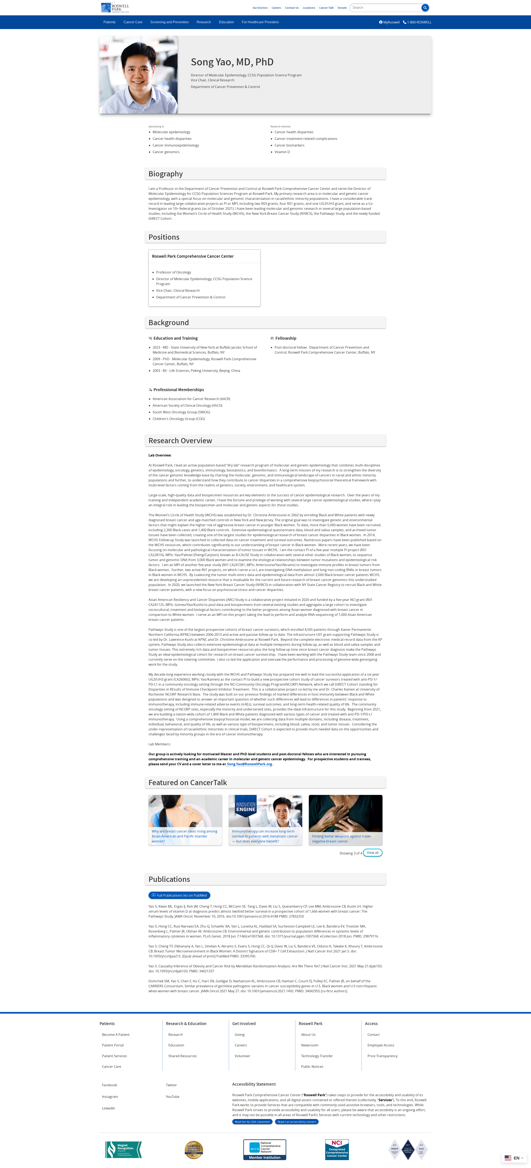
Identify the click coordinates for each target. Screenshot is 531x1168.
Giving (240, 1034)
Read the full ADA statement (252, 1121)
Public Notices (312, 1066)
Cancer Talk (326, 8)
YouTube (172, 1096)
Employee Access (381, 1045)
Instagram (110, 1096)
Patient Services (114, 1056)
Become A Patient (116, 1034)
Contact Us (292, 8)
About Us (308, 1034)
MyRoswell (391, 22)
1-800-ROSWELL (419, 22)
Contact (374, 1034)
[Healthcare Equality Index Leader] (194, 1159)
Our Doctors (260, 8)
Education (226, 22)
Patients (110, 22)
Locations (309, 8)
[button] (425, 7)
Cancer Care (133, 22)
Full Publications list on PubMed (181, 895)
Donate (342, 8)
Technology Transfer (317, 1056)
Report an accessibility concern (297, 1121)
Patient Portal (113, 1045)
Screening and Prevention (169, 22)
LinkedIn (108, 1108)
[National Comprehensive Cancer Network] (264, 1159)
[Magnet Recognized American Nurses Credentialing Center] (123, 1159)
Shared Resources (182, 1056)
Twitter (171, 1085)
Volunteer (242, 1056)
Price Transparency (383, 1056)
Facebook (109, 1085)
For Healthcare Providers (260, 22)
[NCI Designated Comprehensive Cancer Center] (337, 1159)
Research (204, 22)
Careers (276, 8)
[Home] (115, 11)
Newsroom (309, 1045)
